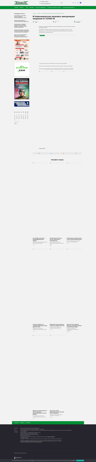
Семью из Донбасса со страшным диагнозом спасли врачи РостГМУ (40, 325)
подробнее (32, 460)
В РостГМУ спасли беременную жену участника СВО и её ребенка (57, 412)
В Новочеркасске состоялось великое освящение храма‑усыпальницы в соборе (20, 16)
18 (16, 117)
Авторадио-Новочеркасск (68, 7)
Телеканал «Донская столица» (54, 7)
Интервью (31, 7)
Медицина (42, 35)
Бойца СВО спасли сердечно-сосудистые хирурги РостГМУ (57, 325)
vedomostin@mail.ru (46, 3)
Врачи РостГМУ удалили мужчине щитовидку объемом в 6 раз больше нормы (74, 325)
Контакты (28, 422)
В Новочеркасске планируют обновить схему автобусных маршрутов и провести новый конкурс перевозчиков (20, 26)
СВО (27, 7)
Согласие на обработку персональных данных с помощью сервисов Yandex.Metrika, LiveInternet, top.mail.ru (41, 440)
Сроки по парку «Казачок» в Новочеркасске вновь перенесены (21, 21)
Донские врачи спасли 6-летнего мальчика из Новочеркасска (56, 239)
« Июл (15, 123)
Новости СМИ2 (42, 148)
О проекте (22, 422)
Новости (21, 7)
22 (25, 117)
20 (21, 117)
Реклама (16, 422)
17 (14, 117)
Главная (16, 7)
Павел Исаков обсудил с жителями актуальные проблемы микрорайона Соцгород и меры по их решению (21, 31)
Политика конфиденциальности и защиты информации (31, 441)
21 (23, 117)
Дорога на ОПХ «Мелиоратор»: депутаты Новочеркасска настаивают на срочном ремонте (21, 35)
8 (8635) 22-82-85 (44, 1)
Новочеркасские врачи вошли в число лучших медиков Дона (74, 239)
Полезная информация (40, 7)
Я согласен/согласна (80, 460)
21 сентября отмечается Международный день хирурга (39, 239)
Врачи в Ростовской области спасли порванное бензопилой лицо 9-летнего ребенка (40, 412)
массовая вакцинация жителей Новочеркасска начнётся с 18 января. (58, 68)
